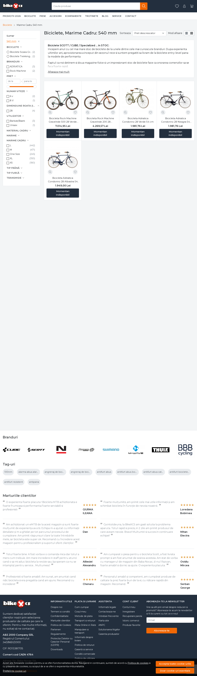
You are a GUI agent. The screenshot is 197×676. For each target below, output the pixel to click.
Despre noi (56, 607)
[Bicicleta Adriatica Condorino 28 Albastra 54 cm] (62, 159)
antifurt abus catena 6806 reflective (163, 472)
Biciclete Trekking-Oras (21, 56)
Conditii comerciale (85, 654)
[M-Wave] (136, 455)
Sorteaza (125, 33)
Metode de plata (83, 616)
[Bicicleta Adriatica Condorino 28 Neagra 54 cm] (175, 100)
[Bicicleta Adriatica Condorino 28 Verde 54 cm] (138, 100)
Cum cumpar (82, 607)
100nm (8, 472)
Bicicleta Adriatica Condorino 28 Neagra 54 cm (175, 120)
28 (11, 110)
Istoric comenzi (131, 620)
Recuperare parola (132, 616)
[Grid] (191, 33)
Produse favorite (131, 625)
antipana (34, 482)
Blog (105, 16)
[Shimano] (111, 455)
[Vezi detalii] (50, 112)
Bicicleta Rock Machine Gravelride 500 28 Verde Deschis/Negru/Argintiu (63, 120)
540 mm (11, 41)
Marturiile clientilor (60, 620)
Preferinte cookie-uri (14, 671)
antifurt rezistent (13, 482)
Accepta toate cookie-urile (175, 663)
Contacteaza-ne (107, 611)
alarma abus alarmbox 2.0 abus (36, 472)
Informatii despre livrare (84, 639)
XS (11, 162)
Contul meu (129, 607)
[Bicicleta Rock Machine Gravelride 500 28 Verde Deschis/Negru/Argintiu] (62, 100)
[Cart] (192, 6)
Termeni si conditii (60, 611)
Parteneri (56, 629)
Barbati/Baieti (17, 120)
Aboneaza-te (161, 630)
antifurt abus (104, 472)
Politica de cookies (138, 663)
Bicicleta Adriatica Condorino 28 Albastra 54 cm (63, 179)
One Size (15, 154)
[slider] (8, 86)
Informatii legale (107, 607)
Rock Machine (18, 70)
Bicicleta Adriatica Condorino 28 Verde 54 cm (138, 120)
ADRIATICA (16, 66)
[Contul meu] (184, 6)
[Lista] (186, 33)
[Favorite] (177, 6)
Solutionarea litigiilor (109, 629)
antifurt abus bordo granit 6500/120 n (138, 472)
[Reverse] (86, 455)
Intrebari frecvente (108, 616)
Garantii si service (84, 649)
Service (116, 16)
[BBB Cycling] (185, 455)
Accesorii (56, 16)
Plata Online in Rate (85, 625)
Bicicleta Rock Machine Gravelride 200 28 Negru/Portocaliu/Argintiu (100, 120)
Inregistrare (129, 611)
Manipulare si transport (82, 631)
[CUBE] (11, 455)
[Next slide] (191, 450)
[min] (13, 81)
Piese (43, 16)
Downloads (57, 649)
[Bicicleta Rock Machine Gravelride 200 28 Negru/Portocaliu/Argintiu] (100, 100)
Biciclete (30, 16)
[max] (29, 81)
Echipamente (73, 16)
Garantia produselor (108, 634)
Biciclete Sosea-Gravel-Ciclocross (21, 52)
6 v (11, 96)
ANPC (101, 625)
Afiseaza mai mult (59, 71)
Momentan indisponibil (63, 133)
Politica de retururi (84, 645)
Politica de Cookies (61, 625)
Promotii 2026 (12, 16)
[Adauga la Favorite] (75, 112)
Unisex (13, 125)
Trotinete (91, 16)
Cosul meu (80, 611)
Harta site (103, 620)
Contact (130, 16)
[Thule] (160, 455)
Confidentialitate (59, 616)
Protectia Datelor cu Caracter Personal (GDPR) (61, 641)
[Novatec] (61, 455)
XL (11, 158)
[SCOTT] (36, 455)
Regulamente (58, 634)
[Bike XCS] (13, 6)
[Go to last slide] (6, 450)
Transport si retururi (85, 620)
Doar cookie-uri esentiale (175, 670)
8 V (12, 100)
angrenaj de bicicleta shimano (61, 472)
